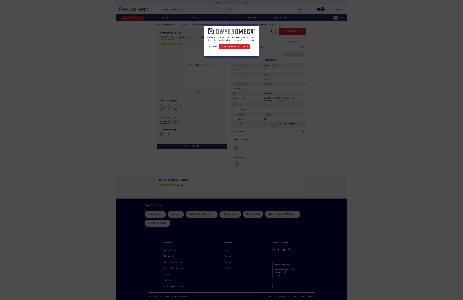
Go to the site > (234, 47)
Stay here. (213, 47)
